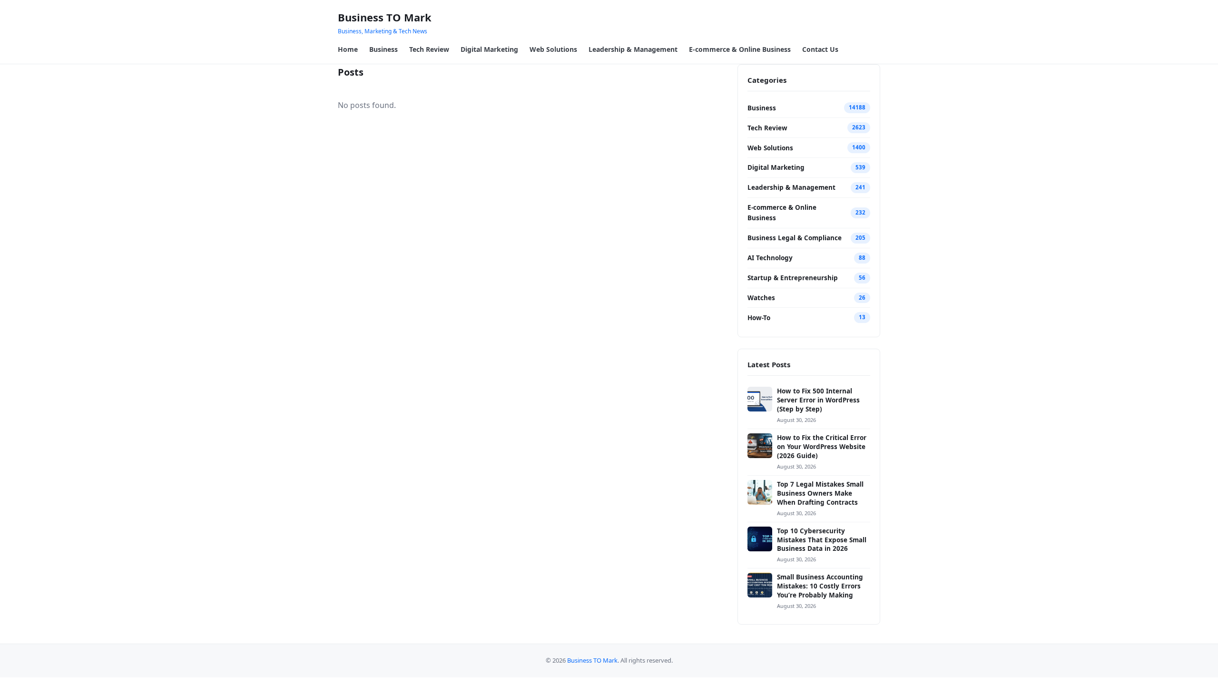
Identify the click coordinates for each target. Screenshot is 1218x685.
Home (348, 49)
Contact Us (820, 49)
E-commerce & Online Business (740, 49)
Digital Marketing (489, 49)
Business (383, 49)
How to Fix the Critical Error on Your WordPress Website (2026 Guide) (821, 446)
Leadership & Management (633, 49)
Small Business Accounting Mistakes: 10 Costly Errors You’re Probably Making (820, 586)
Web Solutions (553, 49)
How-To (758, 317)
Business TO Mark (385, 17)
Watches (761, 298)
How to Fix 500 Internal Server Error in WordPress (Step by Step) (818, 400)
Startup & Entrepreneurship (792, 278)
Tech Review (429, 49)
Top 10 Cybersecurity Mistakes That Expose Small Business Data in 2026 (821, 540)
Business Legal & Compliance (794, 238)
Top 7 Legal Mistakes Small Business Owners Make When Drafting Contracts (820, 493)
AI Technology (770, 258)
